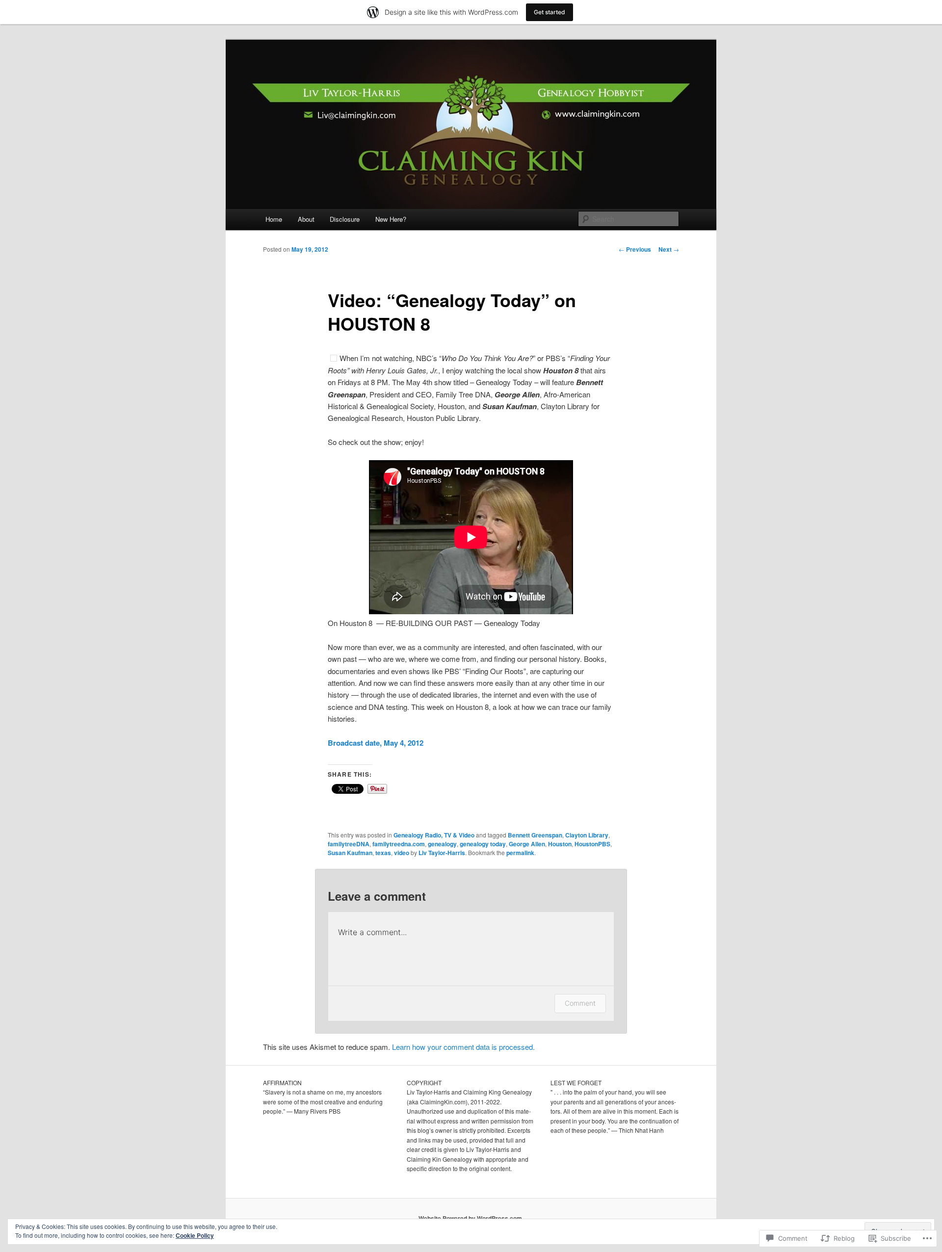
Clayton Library (586, 835)
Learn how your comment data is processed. (463, 1047)
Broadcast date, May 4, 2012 (375, 742)
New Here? (390, 219)
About (306, 219)
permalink (520, 852)
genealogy (442, 843)
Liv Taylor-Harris (442, 852)
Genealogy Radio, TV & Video (433, 835)
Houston (560, 843)
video (401, 852)
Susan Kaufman (350, 852)
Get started (549, 12)
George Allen (527, 843)
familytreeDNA (348, 843)
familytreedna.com (398, 843)
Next (668, 249)
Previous (635, 249)
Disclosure (345, 219)
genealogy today (483, 843)
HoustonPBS (592, 843)
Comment (580, 1003)
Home (273, 219)
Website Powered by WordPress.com (470, 1218)
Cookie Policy (195, 1235)
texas (383, 852)
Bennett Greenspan (535, 835)
